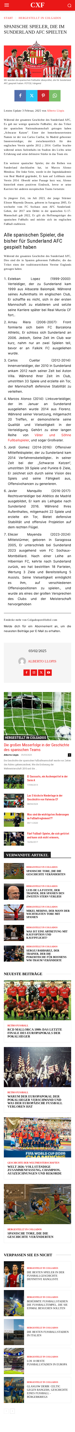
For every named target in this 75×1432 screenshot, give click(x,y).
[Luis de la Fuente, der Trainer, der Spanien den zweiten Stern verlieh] (14, 892)
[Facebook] (20, 95)
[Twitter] (32, 95)
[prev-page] (6, 1411)
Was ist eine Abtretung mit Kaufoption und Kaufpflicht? (47, 934)
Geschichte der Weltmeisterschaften (33, 1163)
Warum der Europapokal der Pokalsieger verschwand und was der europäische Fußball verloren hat (35, 1101)
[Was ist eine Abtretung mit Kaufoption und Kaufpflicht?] (14, 933)
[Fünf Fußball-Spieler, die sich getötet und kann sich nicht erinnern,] (14, 839)
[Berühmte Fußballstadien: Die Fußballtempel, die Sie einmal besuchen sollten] (14, 1303)
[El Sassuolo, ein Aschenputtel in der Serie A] (14, 782)
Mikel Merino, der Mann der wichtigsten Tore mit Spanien (48, 914)
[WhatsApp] (55, 95)
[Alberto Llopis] (23, 661)
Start (8, 18)
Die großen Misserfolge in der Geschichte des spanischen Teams (36, 747)
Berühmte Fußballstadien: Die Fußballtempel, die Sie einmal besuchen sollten (47, 1305)
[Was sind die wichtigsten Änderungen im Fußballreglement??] (14, 820)
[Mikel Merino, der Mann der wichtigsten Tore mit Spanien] (14, 912)
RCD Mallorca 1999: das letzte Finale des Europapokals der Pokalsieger (35, 1033)
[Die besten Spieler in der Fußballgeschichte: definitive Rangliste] (14, 1274)
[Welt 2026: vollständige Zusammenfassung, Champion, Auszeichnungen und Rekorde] (37, 1137)
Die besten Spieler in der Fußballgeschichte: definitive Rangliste (45, 1276)
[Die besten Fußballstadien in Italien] (14, 1332)
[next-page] (12, 1411)
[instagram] (34, 672)
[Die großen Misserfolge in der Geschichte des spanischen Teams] (37, 716)
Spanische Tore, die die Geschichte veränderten (30, 1235)
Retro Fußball (18, 1025)
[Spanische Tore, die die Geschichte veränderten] (14, 871)
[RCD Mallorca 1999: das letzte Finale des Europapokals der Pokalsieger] (37, 1000)
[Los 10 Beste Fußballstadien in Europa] (14, 1361)
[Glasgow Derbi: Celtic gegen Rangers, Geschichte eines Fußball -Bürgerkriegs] (14, 1390)
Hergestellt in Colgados (40, 18)
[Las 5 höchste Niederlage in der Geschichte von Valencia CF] (14, 801)
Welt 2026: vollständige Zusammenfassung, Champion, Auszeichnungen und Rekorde (35, 1170)
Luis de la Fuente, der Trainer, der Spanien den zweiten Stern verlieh (45, 893)
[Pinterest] (43, 95)
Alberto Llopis (55, 110)
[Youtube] (48, 672)
